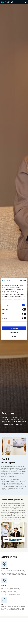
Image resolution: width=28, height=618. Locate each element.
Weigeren (14, 336)
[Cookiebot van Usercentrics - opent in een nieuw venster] (20, 280)
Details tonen (20, 324)
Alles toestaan (14, 328)
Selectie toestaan (14, 332)
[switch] (24, 309)
